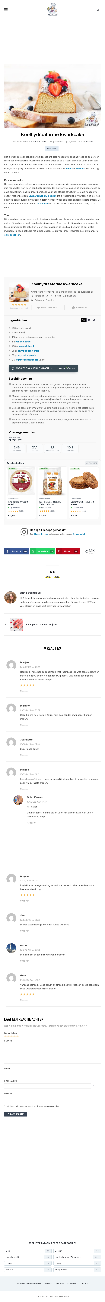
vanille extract (23, 341)
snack (69, 168)
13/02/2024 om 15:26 (30, 744)
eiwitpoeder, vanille (28, 350)
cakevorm (42, 203)
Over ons (71, 1283)
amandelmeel (26, 346)
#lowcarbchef (79, 534)
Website (8, 1093)
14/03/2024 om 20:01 (30, 710)
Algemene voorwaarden (29, 1283)
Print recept (49, 307)
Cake (48, 577)
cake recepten (12, 234)
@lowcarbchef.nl (40, 534)
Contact (84, 1283)
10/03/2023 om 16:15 (29, 774)
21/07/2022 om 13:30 (30, 980)
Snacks (89, 141)
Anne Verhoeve (39, 141)
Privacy (48, 1283)
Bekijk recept (52, 148)
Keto (57, 577)
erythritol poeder (27, 355)
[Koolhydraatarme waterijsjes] (16, 624)
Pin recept (82, 307)
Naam (7, 1068)
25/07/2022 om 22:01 (30, 920)
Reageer (24, 691)
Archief (60, 1283)
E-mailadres (10, 1081)
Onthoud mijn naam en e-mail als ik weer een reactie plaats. (34, 1106)
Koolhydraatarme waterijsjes (41, 624)
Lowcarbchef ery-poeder (42, 195)
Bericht (8, 1040)
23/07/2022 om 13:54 (30, 950)
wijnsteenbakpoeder (27, 359)
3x (94, 320)
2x (89, 320)
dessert (80, 168)
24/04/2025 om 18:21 (30, 667)
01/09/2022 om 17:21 (29, 881)
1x (83, 320)
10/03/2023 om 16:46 (37, 802)
